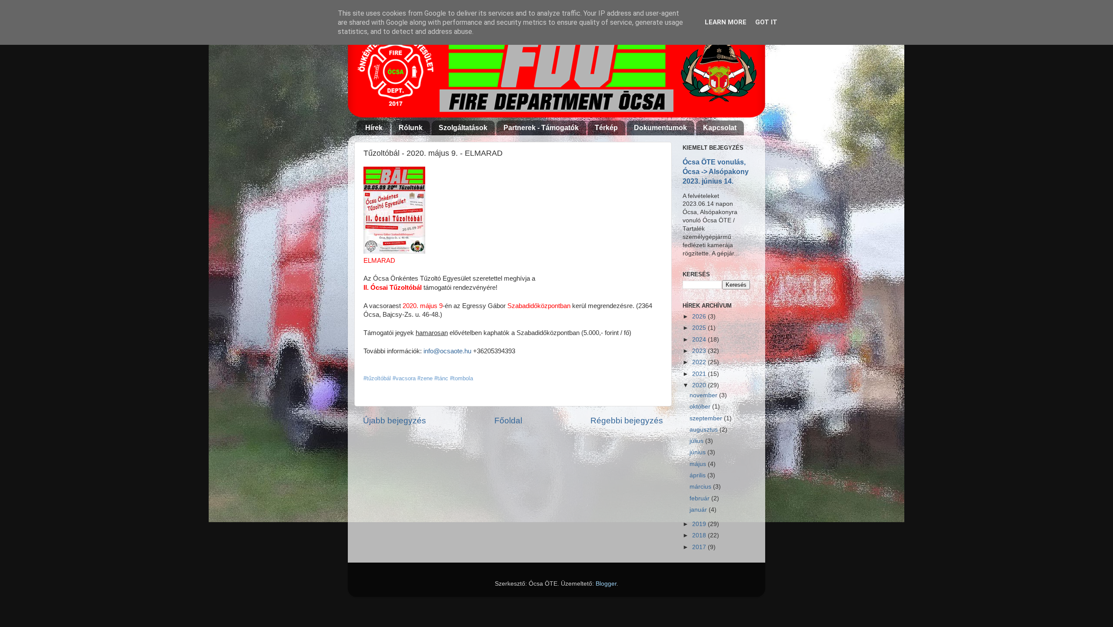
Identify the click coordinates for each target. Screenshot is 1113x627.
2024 (700, 339)
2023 (700, 351)
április (698, 475)
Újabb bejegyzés (394, 420)
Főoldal (508, 420)
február (700, 498)
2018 (700, 535)
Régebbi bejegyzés (626, 420)
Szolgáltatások (463, 127)
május (699, 464)
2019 (700, 524)
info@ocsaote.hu (447, 351)
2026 (700, 316)
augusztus (705, 429)
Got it (766, 22)
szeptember (707, 418)
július (697, 441)
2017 (700, 547)
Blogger (606, 583)
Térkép (606, 127)
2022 (700, 362)
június (698, 452)
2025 (700, 328)
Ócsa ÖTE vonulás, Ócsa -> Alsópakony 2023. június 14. (716, 171)
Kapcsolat (719, 127)
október (701, 406)
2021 (700, 374)
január (699, 509)
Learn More (725, 22)
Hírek (374, 127)
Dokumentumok (660, 127)
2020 (700, 385)
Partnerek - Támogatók (541, 127)
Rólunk (411, 127)
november (704, 395)
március (701, 486)
